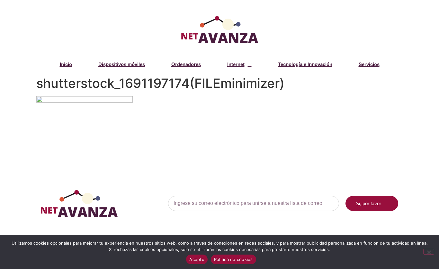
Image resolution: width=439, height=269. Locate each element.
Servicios (369, 64)
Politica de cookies (233, 259)
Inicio (66, 64)
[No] (428, 252)
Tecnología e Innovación (305, 64)
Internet (236, 64)
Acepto (196, 259)
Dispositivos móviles (121, 64)
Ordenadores (186, 64)
